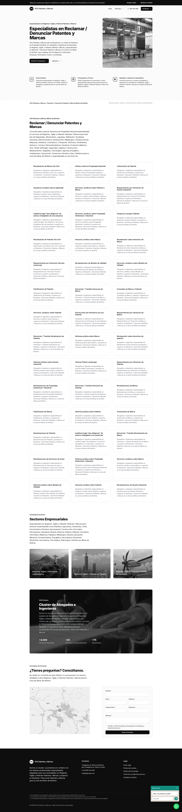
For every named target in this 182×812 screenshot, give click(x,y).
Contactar (145, 8)
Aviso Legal (127, 765)
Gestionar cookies (146, 2)
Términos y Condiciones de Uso (134, 774)
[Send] (176, 798)
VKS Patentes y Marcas (43, 9)
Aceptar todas (131, 2)
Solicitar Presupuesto (38, 61)
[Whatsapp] (176, 806)
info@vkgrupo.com (88, 773)
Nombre (109, 691)
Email (108, 699)
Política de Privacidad (127, 726)
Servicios (118, 8)
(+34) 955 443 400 (88, 770)
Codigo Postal (110, 707)
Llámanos (55, 61)
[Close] (177, 788)
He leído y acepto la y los (126, 727)
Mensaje (109, 715)
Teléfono (132, 699)
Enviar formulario (127, 732)
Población (132, 707)
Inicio (110, 8)
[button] (60, 710)
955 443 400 (134, 8)
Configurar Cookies (130, 777)
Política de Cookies (129, 768)
